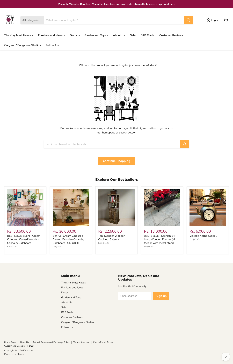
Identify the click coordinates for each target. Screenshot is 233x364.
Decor (74, 35)
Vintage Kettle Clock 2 (203, 236)
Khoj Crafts (103, 243)
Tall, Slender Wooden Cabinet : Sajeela (111, 237)
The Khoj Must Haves (18, 35)
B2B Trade (147, 35)
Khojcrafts (12, 246)
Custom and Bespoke (14, 345)
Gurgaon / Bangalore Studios (22, 45)
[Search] (188, 20)
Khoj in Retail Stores (103, 342)
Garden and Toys (95, 35)
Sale (133, 35)
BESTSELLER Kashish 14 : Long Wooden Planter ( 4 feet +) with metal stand (160, 239)
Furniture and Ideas (50, 35)
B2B (31, 345)
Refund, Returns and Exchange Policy (51, 342)
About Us (119, 35)
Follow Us (52, 45)
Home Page (10, 342)
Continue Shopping (116, 161)
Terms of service (81, 342)
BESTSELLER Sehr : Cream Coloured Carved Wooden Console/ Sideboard (23, 239)
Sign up (161, 296)
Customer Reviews (171, 35)
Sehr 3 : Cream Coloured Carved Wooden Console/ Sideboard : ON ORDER (68, 239)
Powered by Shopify (14, 354)
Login (214, 20)
